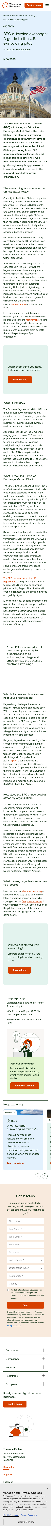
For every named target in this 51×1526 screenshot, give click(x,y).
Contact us (9, 1467)
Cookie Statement (11, 1515)
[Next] (45, 1176)
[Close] (47, 1488)
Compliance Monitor (32, 901)
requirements (33, 320)
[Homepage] (11, 5)
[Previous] (38, 1176)
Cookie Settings (26, 1522)
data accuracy (18, 304)
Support (7, 1474)
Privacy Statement (14, 1326)
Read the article (15, 1163)
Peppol (13, 760)
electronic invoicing (32, 891)
